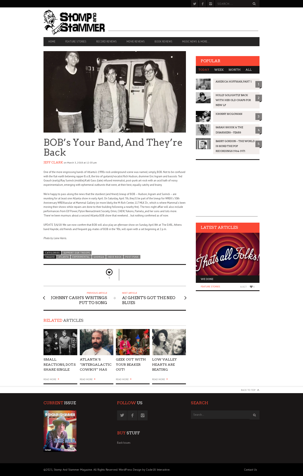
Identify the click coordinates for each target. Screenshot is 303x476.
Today (203, 69)
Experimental (81, 256)
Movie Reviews (136, 41)
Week (219, 69)
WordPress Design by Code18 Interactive (144, 469)
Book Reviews (163, 41)
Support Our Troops (76, 252)
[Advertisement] (183, 21)
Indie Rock (115, 256)
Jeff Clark (53, 162)
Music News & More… (196, 41)
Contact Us (250, 469)
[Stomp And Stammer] (75, 22)
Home (51, 41)
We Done (207, 279)
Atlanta (64, 256)
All (248, 69)
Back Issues (123, 442)
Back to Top (248, 389)
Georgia (99, 256)
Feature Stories (75, 41)
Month (235, 69)
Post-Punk (132, 256)
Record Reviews (106, 41)
